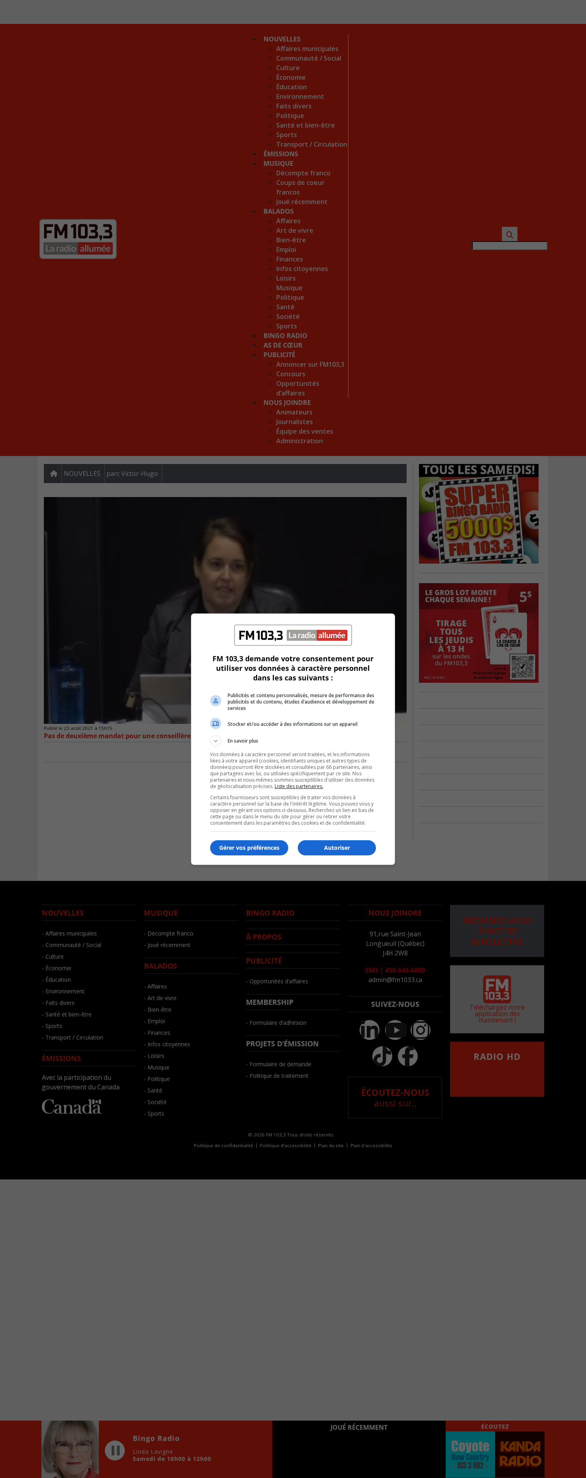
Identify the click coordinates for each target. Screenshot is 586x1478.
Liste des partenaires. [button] (299, 786)
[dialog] (293, 739)
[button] (293, 741)
